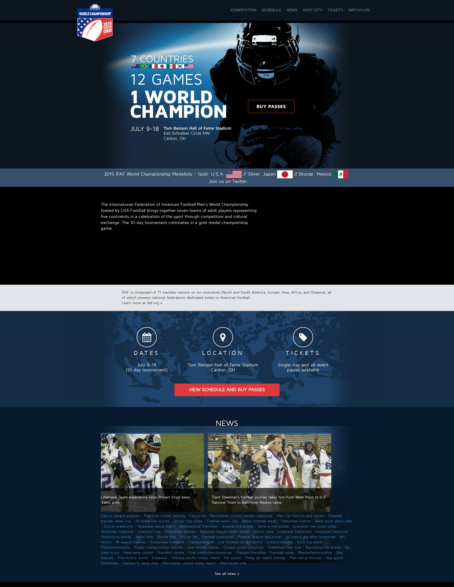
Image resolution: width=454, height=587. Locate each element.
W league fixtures (131, 542)
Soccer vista (263, 532)
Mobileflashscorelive (315, 553)
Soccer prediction (118, 526)
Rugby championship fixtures (158, 547)
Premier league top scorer (260, 537)
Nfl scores (232, 558)
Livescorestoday (279, 542)
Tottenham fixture (296, 521)
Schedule (271, 10)
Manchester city (233, 563)
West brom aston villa (333, 521)
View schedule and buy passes (227, 389)
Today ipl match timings (265, 558)
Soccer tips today (188, 521)
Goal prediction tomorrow (210, 553)
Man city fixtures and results (300, 516)
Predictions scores (116, 537)
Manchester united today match (189, 563)
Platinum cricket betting (164, 516)
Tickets (335, 10)
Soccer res (189, 537)
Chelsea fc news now (140, 563)
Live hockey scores (203, 547)
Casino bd (197, 516)
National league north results (224, 532)
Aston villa (144, 537)
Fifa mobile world (133, 558)
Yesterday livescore (117, 532)
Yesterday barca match (157, 526)
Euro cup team (309, 542)
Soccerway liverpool (167, 542)
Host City (312, 10)
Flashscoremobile (115, 547)
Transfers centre (170, 553)
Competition (243, 10)
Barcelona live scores (323, 547)
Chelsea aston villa (222, 521)
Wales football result (259, 521)
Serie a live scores (273, 526)
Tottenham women (180, 532)
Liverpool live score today (315, 526)
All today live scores (152, 521)
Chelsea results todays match (195, 558)
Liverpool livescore (332, 532)
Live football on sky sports (240, 542)
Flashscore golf (201, 542)
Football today (282, 553)
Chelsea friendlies (251, 553)
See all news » (227, 574)
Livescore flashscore (295, 532)
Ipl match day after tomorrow (311, 537)
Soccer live (166, 537)
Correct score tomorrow (243, 547)
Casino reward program (120, 516)
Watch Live (359, 10)
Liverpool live (148, 532)
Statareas (159, 558)
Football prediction (218, 537)
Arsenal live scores (238, 526)
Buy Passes (271, 106)
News (292, 10)
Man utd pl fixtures (306, 558)
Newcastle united (138, 553)
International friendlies (199, 526)
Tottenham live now (284, 547)
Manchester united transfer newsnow (241, 516)
